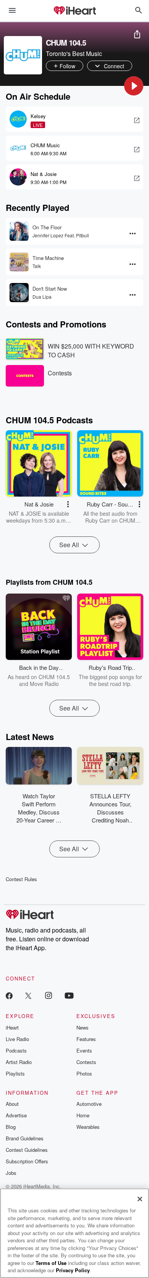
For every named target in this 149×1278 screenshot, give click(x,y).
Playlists (15, 1073)
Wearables (88, 1126)
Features (86, 1039)
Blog (11, 1126)
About (12, 1103)
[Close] (139, 1199)
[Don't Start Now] (19, 292)
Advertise (16, 1115)
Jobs (11, 1172)
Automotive (89, 1103)
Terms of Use (51, 1262)
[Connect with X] (28, 995)
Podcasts (16, 1050)
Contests (86, 1062)
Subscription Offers (27, 1161)
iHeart (12, 1027)
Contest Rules (21, 879)
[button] (133, 85)
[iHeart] (74, 11)
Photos (84, 1073)
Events (84, 1050)
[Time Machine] (19, 261)
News (82, 1027)
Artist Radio (19, 1062)
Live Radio (17, 1039)
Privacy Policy (73, 1270)
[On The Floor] (19, 231)
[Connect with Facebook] (9, 995)
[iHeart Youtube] (69, 995)
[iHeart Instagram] (48, 995)
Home (82, 1115)
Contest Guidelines (27, 1149)
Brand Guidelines (25, 1138)
